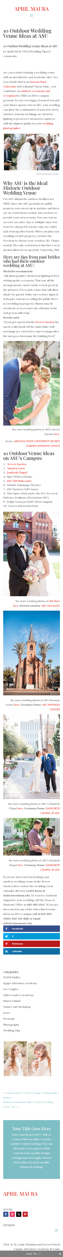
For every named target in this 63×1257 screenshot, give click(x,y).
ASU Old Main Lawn (19, 480)
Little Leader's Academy (18, 995)
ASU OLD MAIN (50, 605)
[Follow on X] (18, 1214)
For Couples (10, 989)
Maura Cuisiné (12, 1000)
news (6, 1012)
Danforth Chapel (17, 472)
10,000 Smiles (11, 977)
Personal (8, 1018)
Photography (11, 1024)
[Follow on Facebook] (5, 1214)
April (10, 51)
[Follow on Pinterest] (25, 1214)
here (56, 434)
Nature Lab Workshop (17, 1006)
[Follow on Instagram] (12, 1214)
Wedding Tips (38, 51)
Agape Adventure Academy (20, 983)
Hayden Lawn (16, 468)
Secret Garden (45, 322)
